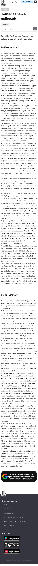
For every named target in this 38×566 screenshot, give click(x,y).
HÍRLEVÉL (7, 509)
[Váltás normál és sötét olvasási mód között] (16, 2)
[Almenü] (11, 2)
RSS (5, 504)
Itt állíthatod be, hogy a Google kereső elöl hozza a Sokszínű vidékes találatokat (21, 476)
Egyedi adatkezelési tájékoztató (16, 521)
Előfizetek (27, 1)
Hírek (5, 9)
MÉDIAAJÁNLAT (9, 525)
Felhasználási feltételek (13, 517)
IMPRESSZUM (8, 513)
